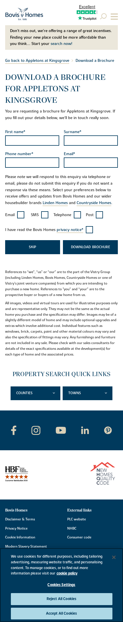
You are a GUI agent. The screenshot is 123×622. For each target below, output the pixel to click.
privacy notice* (70, 229)
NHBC (71, 528)
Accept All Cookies (61, 613)
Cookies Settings (61, 584)
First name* (15, 132)
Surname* (72, 132)
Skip (32, 247)
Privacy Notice (16, 528)
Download (81, 247)
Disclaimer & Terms (20, 519)
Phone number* (19, 154)
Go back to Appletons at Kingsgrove (37, 60)
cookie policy (67, 573)
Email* (69, 154)
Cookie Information (20, 537)
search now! (61, 43)
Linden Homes (55, 203)
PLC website (76, 519)
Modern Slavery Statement (26, 546)
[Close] (114, 557)
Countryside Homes (94, 203)
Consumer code (79, 537)
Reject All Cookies (61, 599)
